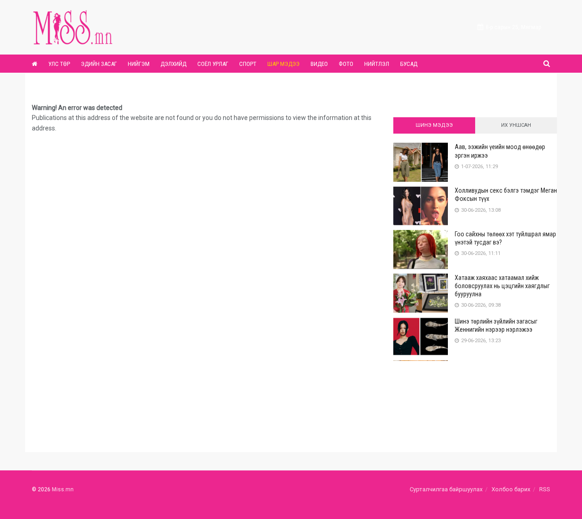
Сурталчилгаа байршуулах (446, 489)
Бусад (408, 63)
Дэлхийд (173, 63)
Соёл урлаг (212, 63)
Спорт (247, 63)
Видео (319, 63)
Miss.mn (63, 489)
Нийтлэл (376, 63)
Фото (346, 63)
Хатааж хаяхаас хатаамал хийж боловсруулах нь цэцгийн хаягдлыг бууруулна (502, 286)
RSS (544, 489)
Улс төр (59, 63)
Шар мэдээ (283, 63)
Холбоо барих (511, 489)
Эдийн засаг (99, 63)
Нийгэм (139, 63)
